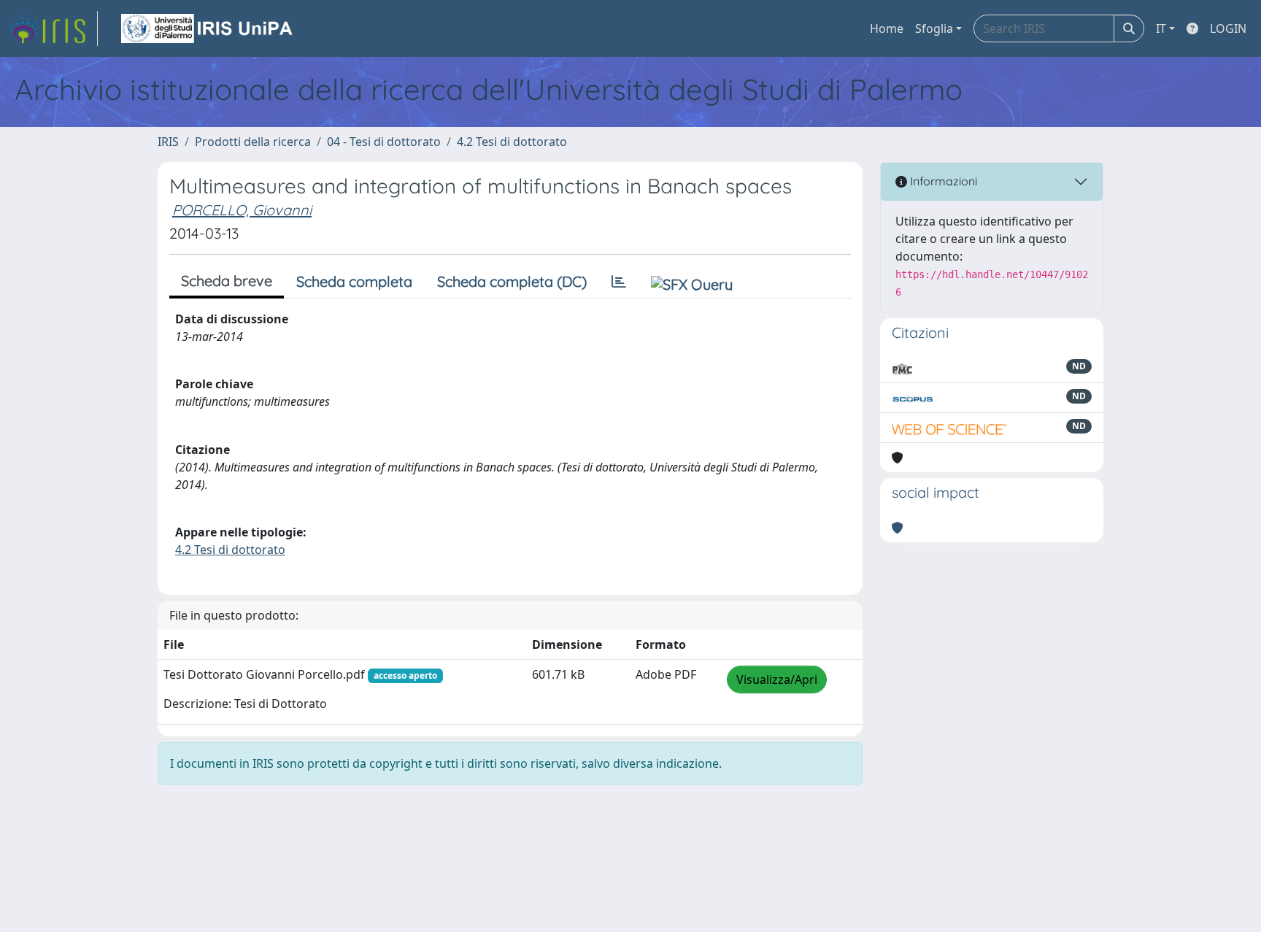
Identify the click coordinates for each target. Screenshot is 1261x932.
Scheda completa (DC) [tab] (512, 281)
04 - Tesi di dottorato (384, 142)
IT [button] (1161, 28)
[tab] (619, 281)
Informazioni (942, 181)
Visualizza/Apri (776, 679)
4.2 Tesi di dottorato (512, 142)
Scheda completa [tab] (354, 281)
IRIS (168, 142)
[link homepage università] (207, 28)
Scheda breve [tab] (226, 280)
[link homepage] (53, 28)
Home (886, 28)
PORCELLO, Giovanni (242, 210)
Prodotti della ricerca (253, 142)
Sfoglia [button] (934, 28)
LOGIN (1228, 28)
